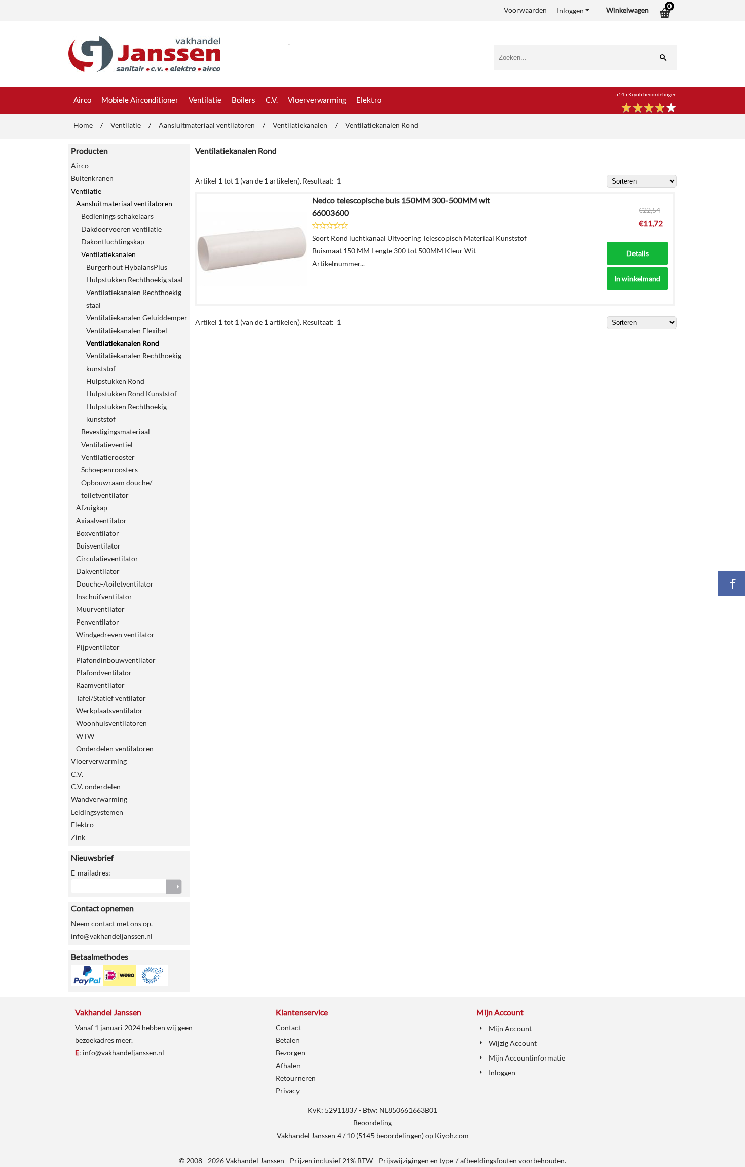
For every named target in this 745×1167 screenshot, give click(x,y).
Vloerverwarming (317, 99)
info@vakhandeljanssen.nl (123, 1052)
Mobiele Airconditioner (139, 99)
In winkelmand (637, 278)
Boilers (243, 99)
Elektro (368, 99)
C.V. (272, 99)
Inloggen (570, 10)
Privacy (288, 1090)
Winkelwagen (627, 10)
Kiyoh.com (452, 1135)
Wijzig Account (513, 1043)
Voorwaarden (525, 10)
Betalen (288, 1040)
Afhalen (288, 1065)
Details (637, 253)
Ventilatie (205, 99)
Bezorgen (290, 1052)
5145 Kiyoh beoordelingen (646, 94)
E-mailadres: (90, 872)
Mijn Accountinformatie (527, 1057)
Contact (288, 1027)
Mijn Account (510, 1028)
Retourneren (296, 1078)
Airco (82, 99)
